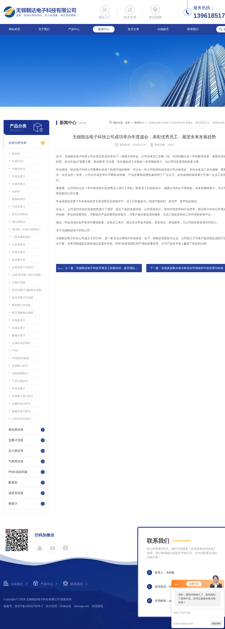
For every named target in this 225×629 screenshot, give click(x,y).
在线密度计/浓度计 (23, 267)
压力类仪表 (15, 450)
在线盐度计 (18, 327)
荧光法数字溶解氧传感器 (26, 289)
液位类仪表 (15, 429)
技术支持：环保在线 (58, 606)
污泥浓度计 (18, 206)
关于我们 (44, 29)
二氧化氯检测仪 (21, 236)
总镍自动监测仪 (21, 342)
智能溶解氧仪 (20, 373)
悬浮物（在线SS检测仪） (27, 229)
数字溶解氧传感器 (22, 312)
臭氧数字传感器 (21, 305)
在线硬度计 (18, 320)
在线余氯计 (18, 388)
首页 (127, 122)
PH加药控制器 (20, 358)
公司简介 (17, 584)
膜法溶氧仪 (18, 221)
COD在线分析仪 (21, 418)
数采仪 (16, 153)
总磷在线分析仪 (21, 403)
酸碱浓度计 (18, 335)
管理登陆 (97, 606)
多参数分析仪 (20, 365)
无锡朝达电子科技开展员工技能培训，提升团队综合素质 (111, 268)
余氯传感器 (18, 282)
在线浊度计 (18, 176)
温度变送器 (15, 493)
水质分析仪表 (17, 142)
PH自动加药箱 (17, 472)
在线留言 (163, 29)
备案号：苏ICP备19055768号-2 (23, 606)
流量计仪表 (15, 440)
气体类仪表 (15, 461)
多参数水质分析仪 (22, 395)
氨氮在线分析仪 (21, 411)
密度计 (12, 503)
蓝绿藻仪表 (18, 259)
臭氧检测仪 (18, 199)
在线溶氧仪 (18, 183)
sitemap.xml (81, 606)
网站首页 (14, 29)
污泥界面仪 (18, 244)
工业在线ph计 (20, 380)
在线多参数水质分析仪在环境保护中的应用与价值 (192, 268)
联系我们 (192, 29)
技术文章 (133, 29)
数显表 (12, 482)
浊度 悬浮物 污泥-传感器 (26, 274)
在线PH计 (18, 161)
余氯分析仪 (18, 168)
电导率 (16, 191)
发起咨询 (216, 623)
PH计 (15, 350)
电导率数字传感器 (22, 297)
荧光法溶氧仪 (20, 214)
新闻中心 (103, 29)
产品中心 (73, 29)
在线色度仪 (18, 252)
